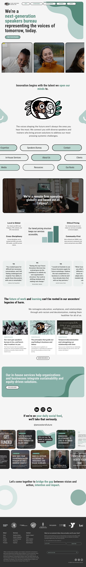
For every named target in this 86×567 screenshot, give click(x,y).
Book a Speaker (29, 539)
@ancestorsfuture (43, 424)
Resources (38, 167)
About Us (46, 157)
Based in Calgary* (30, 535)
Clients (79, 157)
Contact (67, 147)
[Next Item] (81, 57)
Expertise (15, 542)
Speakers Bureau (34, 147)
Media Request (29, 542)
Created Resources (8, 337)
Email (27, 537)
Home (4, 535)
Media (3, 167)
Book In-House (29, 540)
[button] (42, 358)
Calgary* (42, 203)
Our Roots (70, 167)
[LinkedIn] (36, 409)
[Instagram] (43, 409)
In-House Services (13, 157)
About (4, 537)
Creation (5, 539)
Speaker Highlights (17, 537)
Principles (5, 542)
